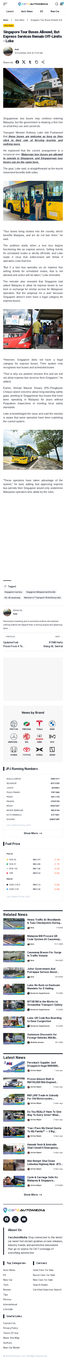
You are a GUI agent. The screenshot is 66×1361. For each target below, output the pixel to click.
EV (41, 11)
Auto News (27, 11)
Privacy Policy (10, 1328)
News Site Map (11, 1337)
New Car (55, 11)
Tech (6, 1284)
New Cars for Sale (43, 1279)
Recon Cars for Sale (44, 1275)
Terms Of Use (10, 1333)
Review (7, 1289)
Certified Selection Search (47, 1289)
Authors (7, 1342)
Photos (7, 1299)
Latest (10, 11)
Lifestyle (8, 1309)
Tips (5, 1294)
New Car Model (11, 1347)
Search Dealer (40, 1284)
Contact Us (9, 1323)
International (10, 1304)
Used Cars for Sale (43, 1270)
